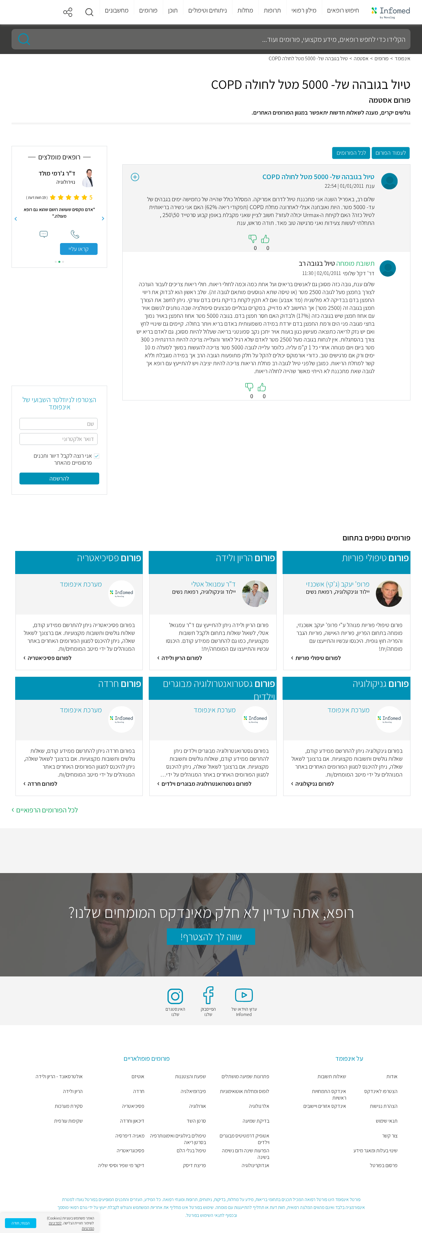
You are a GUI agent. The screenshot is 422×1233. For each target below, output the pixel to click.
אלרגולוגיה (259, 1106)
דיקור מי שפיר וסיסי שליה (121, 1165)
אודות (392, 1076)
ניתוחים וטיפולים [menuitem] (207, 10)
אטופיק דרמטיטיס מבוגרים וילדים (244, 1139)
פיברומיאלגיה (193, 1091)
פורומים (382, 59)
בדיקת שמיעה (256, 1121)
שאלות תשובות (331, 1076)
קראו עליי (79, 249)
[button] (89, 12)
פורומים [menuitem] (148, 10)
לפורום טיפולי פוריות (318, 658)
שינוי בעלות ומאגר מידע (375, 1150)
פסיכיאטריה (133, 1106)
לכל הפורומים (351, 152)
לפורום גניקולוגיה (314, 783)
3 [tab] (56, 262)
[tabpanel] (59, 211)
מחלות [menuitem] (245, 10)
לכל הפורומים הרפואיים (47, 809)
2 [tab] (59, 262)
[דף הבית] (390, 12)
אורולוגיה (197, 1106)
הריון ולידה (73, 1091)
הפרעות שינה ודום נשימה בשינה (245, 1154)
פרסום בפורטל (384, 1165)
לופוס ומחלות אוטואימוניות (244, 1091)
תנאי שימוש (387, 1121)
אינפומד (402, 59)
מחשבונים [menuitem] (117, 10)
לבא (15, 219)
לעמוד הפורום (391, 152)
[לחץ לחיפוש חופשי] (22, 39)
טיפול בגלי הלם (191, 1150)
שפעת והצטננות (190, 1076)
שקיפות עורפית (68, 1121)
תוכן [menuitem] (173, 10)
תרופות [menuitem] (272, 10)
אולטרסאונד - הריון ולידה (59, 1076)
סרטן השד (196, 1121)
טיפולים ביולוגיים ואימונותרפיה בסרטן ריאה (178, 1139)
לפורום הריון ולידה (182, 658)
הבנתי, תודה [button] (21, 1222)
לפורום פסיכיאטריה (50, 658)
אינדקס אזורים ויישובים (324, 1106)
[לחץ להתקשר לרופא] (75, 234)
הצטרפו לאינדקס (381, 1091)
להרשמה (59, 478)
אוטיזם (138, 1076)
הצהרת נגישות (384, 1106)
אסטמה (361, 59)
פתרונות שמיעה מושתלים (245, 1076)
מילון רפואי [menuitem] (303, 10)
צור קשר (390, 1136)
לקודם (103, 219)
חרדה (138, 1091)
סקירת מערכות (69, 1106)
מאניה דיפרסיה (129, 1136)
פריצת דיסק (194, 1165)
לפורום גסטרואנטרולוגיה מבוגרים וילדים (207, 783)
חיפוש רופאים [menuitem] (343, 10)
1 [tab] (63, 262)
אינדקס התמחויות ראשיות (329, 1094)
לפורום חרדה (42, 783)
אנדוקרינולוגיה (255, 1165)
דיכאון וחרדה (132, 1121)
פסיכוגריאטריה (130, 1150)
